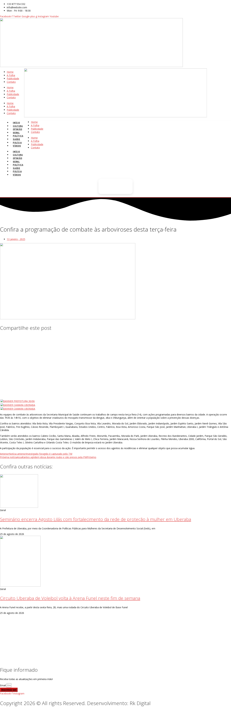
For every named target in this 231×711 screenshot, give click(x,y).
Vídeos (17, 146)
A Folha (11, 75)
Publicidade (13, 78)
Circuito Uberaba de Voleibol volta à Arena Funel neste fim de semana (70, 598)
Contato (11, 81)
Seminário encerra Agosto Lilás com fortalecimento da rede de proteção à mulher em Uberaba (95, 519)
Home (10, 71)
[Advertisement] (115, 359)
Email (3, 685)
